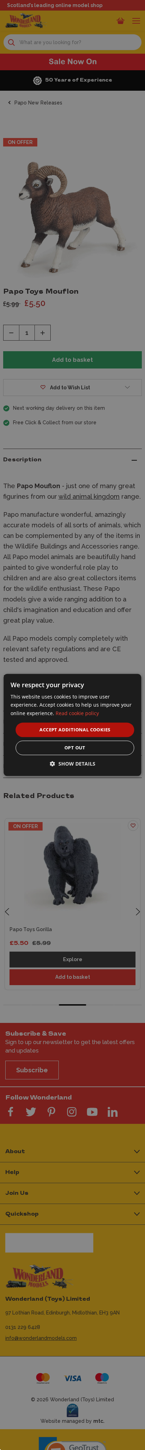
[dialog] (72, 725)
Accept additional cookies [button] (74, 729)
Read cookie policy (77, 713)
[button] (72, 764)
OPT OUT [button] (75, 748)
